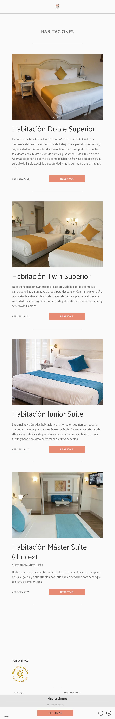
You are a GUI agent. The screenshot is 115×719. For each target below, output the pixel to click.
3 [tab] (61, 118)
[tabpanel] (57, 87)
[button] (6, 713)
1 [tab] (54, 118)
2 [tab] (57, 118)
